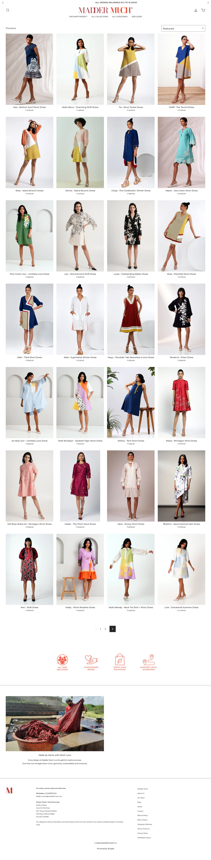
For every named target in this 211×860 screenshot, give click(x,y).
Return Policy (142, 820)
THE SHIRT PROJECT (78, 17)
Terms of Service (144, 829)
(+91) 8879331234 (51, 793)
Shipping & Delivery (145, 824)
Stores (140, 807)
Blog (139, 802)
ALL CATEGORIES (119, 17)
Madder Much (143, 789)
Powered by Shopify (105, 849)
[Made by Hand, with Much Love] (55, 723)
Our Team (141, 798)
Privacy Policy (143, 833)
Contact (140, 811)
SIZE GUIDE (137, 17)
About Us (141, 793)
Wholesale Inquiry (144, 838)
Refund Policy (143, 815)
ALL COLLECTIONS (100, 17)
